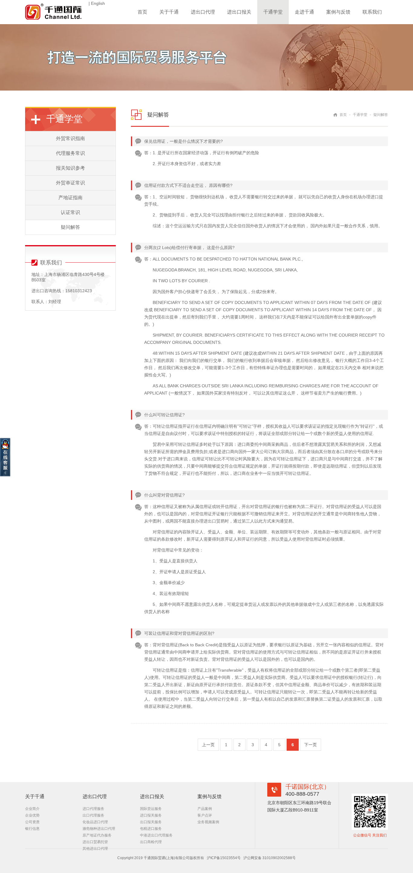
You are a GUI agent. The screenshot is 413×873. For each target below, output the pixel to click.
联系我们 (372, 11)
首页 (142, 11)
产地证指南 (70, 197)
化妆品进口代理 (95, 822)
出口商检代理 (151, 842)
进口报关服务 (151, 815)
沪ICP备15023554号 (224, 858)
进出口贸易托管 (95, 842)
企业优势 (32, 815)
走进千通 (304, 11)
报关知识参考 (70, 168)
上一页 (208, 744)
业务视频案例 (208, 822)
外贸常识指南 (70, 138)
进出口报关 (239, 11)
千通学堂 (273, 11)
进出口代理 (203, 11)
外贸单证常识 (70, 182)
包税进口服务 (151, 829)
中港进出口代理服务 (156, 835)
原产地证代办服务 (97, 835)
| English (97, 3)
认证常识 (70, 212)
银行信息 (32, 829)
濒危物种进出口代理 (99, 829)
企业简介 (32, 809)
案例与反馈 (338, 11)
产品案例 (204, 809)
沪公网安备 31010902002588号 (269, 858)
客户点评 (204, 815)
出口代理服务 (93, 815)
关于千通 (169, 11)
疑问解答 (70, 227)
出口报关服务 (151, 822)
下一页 (310, 744)
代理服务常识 (70, 153)
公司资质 (32, 822)
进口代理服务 (93, 809)
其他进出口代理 (95, 848)
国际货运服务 (151, 809)
